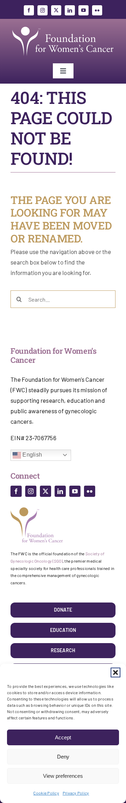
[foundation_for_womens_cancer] (62, 26)
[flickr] (97, 10)
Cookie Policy (46, 792)
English (31, 455)
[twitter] (56, 10)
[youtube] (83, 10)
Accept (63, 737)
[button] (115, 672)
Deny (63, 757)
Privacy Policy (76, 792)
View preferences (63, 776)
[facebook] (29, 10)
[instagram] (42, 10)
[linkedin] (70, 10)
